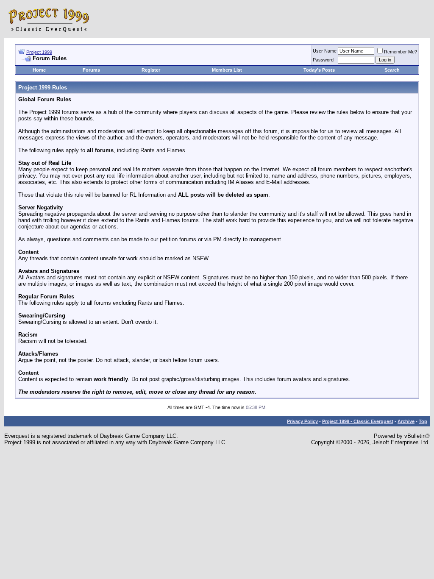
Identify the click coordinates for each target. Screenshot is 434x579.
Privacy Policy (302, 421)
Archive (406, 421)
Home (39, 69)
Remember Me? (400, 51)
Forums (91, 69)
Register (151, 69)
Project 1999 (39, 52)
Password (323, 59)
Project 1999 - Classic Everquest (357, 421)
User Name (325, 50)
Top (423, 421)
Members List (227, 69)
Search (392, 69)
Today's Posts (319, 69)
